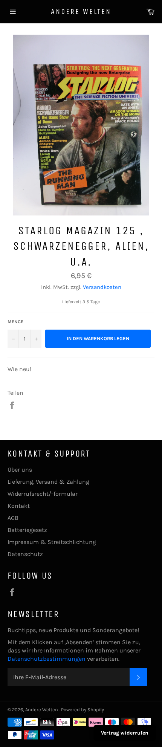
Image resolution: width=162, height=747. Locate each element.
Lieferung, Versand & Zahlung (48, 481)
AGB (13, 517)
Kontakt (19, 505)
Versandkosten (102, 287)
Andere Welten (81, 11)
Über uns (20, 469)
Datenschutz (25, 554)
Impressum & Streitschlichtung (52, 541)
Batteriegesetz (27, 529)
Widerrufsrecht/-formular (43, 493)
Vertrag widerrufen (124, 733)
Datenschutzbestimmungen (47, 658)
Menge (15, 321)
